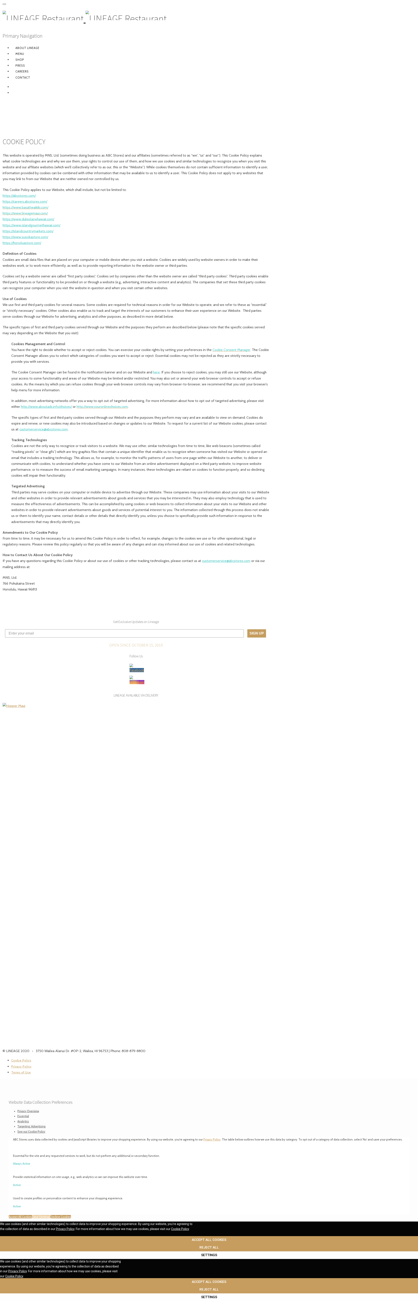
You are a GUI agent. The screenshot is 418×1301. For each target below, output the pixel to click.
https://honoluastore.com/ (22, 243)
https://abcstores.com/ (19, 196)
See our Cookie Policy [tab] (31, 1131)
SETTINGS (209, 1255)
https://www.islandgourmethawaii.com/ (31, 225)
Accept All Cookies (20, 1216)
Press (20, 65)
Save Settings (41, 1216)
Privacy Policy (21, 1066)
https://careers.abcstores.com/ (25, 201)
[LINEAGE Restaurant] (85, 19)
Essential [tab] (23, 1116)
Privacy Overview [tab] (28, 1111)
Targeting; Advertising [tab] (31, 1126)
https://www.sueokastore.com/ (25, 237)
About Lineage (27, 48)
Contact (22, 77)
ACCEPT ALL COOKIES (209, 1240)
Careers (22, 71)
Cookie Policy (21, 1060)
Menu (19, 54)
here (156, 372)
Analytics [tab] (23, 1121)
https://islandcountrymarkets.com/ (28, 231)
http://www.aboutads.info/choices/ (46, 407)
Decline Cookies (60, 1216)
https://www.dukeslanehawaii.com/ (28, 219)
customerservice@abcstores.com (43, 429)
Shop (19, 59)
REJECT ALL (209, 1247)
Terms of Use (21, 1072)
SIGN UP (256, 633)
